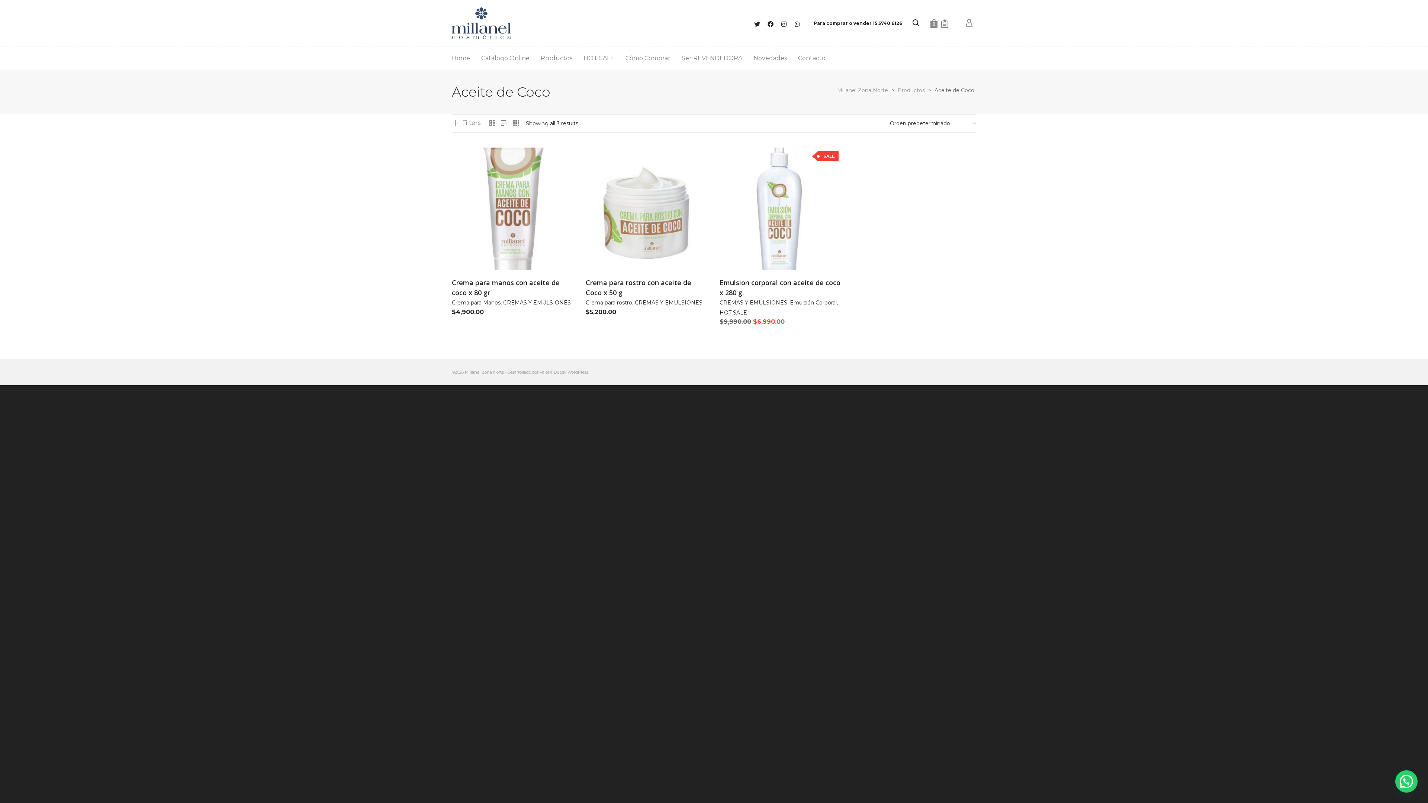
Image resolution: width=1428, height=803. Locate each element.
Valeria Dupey (553, 372)
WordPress (577, 372)
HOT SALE (733, 312)
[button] (468, 253)
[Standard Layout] (492, 123)
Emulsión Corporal (813, 302)
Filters (471, 122)
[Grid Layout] (516, 123)
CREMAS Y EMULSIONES (537, 302)
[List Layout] (504, 123)
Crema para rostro (609, 302)
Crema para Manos (476, 302)
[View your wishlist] (944, 23)
